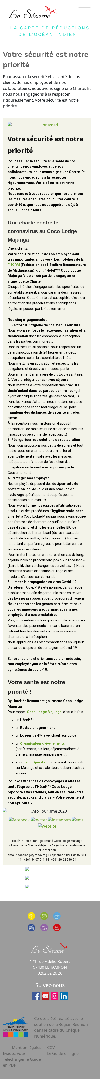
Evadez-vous (14, 1053)
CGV (51, 1047)
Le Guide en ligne (63, 1053)
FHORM (14, 265)
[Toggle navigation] (84, 12)
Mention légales (26, 1047)
